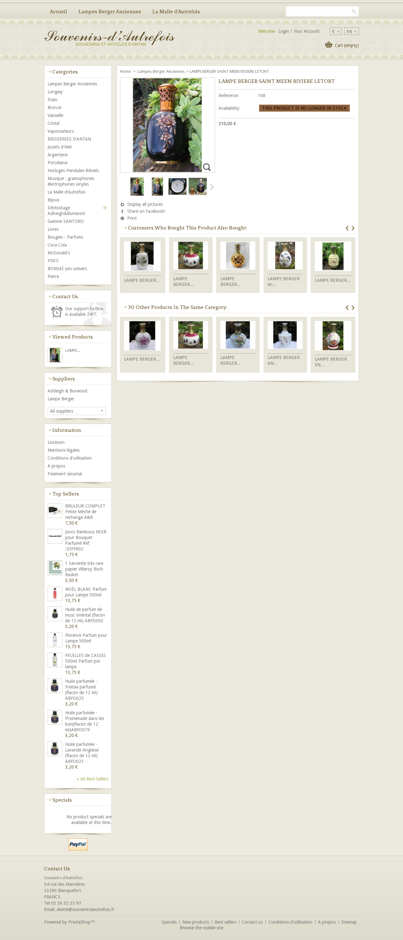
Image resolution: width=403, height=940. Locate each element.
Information (66, 430)
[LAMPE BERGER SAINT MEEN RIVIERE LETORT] (137, 194)
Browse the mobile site (201, 927)
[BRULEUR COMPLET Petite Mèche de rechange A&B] (55, 511)
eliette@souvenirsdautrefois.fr (85, 909)
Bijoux (54, 199)
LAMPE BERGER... (142, 280)
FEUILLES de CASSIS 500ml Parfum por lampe (85, 661)
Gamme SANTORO (66, 221)
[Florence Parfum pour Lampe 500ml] (55, 640)
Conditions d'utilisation (70, 458)
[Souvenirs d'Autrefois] (109, 39)
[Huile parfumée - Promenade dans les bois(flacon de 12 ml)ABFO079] (55, 718)
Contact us (252, 922)
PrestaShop (79, 922)
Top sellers (65, 493)
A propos (56, 465)
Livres (53, 229)
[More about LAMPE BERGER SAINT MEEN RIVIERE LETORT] (55, 356)
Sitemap (349, 922)
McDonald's (59, 252)
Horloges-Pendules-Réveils (73, 170)
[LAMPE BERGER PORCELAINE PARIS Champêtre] (238, 335)
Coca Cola (57, 244)
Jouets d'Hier (60, 146)
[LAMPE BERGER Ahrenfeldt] (142, 336)
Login (283, 31)
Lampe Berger (61, 398)
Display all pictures (145, 204)
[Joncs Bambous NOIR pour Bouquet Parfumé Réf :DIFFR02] (55, 537)
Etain (52, 99)
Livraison (56, 442)
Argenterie (58, 154)
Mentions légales (64, 450)
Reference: (229, 95)
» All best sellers (92, 778)
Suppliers (63, 378)
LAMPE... (72, 350)
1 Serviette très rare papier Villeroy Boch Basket (84, 569)
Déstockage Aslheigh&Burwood (66, 210)
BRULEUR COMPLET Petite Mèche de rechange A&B (85, 511)
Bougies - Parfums (65, 237)
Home (126, 71)
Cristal (54, 123)
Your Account (307, 31)
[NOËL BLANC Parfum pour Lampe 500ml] (55, 594)
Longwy (55, 91)
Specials (62, 800)
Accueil (58, 11)
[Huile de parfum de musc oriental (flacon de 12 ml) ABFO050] (55, 614)
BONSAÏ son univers (67, 268)
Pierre (53, 276)
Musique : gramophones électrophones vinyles (71, 181)
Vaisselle (55, 115)
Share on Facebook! (146, 211)
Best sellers (225, 922)
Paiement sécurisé (65, 473)
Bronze (54, 107)
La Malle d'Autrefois (176, 11)
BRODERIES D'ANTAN (69, 139)
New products (195, 922)
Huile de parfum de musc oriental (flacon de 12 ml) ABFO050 (85, 615)
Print (132, 218)
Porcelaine (57, 162)
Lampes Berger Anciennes (109, 11)
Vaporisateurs (61, 131)
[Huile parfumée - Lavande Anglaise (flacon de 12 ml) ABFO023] (55, 749)
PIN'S (53, 260)
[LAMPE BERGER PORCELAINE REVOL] (142, 256)
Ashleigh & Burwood (67, 390)
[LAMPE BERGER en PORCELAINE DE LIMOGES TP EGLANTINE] (285, 256)
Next (211, 186)
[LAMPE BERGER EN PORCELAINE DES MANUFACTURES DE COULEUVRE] (333, 336)
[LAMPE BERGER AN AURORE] (285, 335)
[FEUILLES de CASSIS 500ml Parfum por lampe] (55, 661)
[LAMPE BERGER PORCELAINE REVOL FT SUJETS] (190, 256)
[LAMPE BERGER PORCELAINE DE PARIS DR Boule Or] (238, 256)
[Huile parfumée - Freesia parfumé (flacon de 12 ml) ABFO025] (55, 686)
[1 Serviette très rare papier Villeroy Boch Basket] (55, 568)
